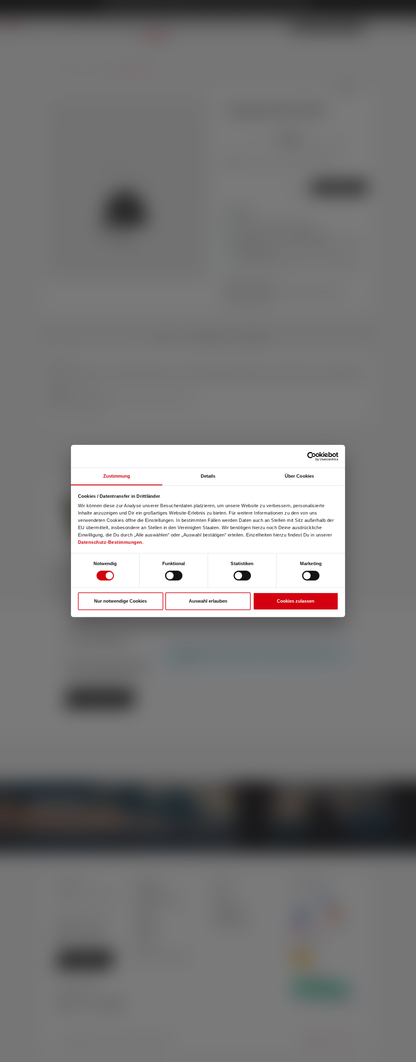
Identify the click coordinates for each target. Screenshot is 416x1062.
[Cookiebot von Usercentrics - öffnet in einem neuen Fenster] (311, 456)
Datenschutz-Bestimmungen (110, 542)
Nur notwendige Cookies (120, 601)
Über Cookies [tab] (299, 476)
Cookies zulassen (295, 601)
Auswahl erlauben (208, 601)
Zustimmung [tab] (116, 476)
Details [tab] (208, 476)
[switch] (173, 576)
